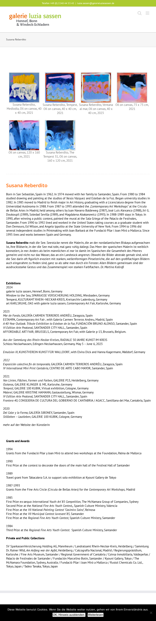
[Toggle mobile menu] (148, 13)
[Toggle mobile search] (140, 13)
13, (69, 380)
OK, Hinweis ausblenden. (69, 614)
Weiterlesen (95, 614)
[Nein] (151, 613)
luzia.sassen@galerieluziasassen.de (95, 3)
